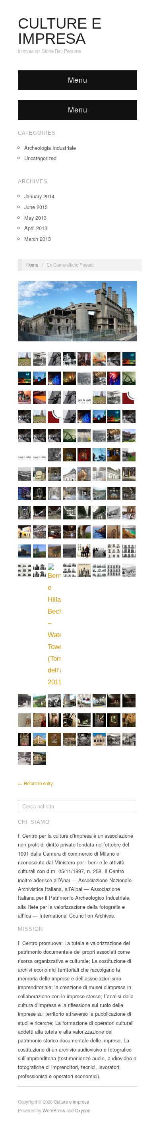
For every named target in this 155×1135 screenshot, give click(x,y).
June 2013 (36, 207)
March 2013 (37, 238)
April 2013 (35, 228)
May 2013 (35, 217)
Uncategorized (40, 158)
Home (32, 264)
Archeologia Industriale (50, 147)
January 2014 (39, 196)
